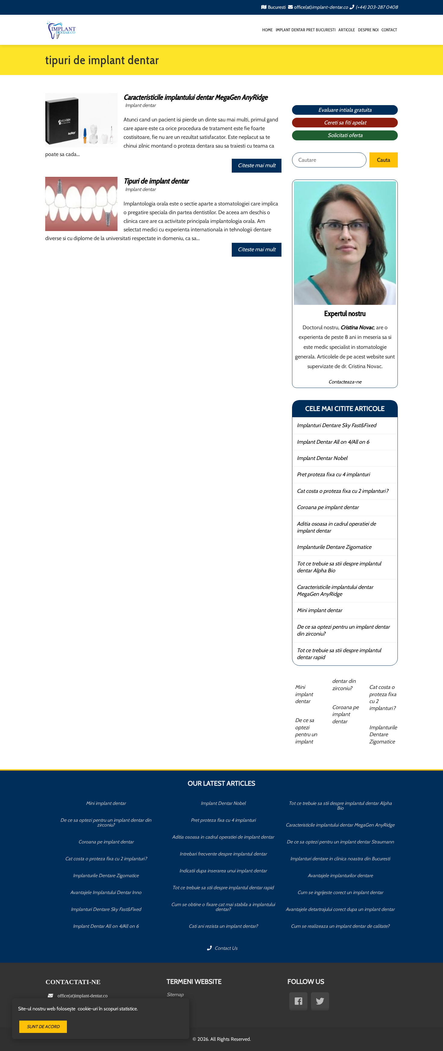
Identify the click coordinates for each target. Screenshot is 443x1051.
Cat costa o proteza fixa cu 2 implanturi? (342, 491)
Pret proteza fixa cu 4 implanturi (333, 474)
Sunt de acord (43, 1026)
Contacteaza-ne (344, 382)
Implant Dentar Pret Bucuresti (305, 30)
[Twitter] (320, 1001)
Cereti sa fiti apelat (345, 122)
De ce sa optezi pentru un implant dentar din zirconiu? (343, 630)
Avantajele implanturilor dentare (340, 875)
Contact (389, 30)
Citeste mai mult (256, 165)
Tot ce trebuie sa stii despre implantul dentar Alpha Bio (339, 567)
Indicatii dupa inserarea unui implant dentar (223, 871)
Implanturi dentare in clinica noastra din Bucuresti (340, 859)
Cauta (383, 160)
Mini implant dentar (319, 610)
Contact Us (225, 948)
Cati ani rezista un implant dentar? (223, 926)
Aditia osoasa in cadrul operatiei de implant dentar (336, 527)
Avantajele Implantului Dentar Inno (105, 892)
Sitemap (175, 994)
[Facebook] (298, 1001)
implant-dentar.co (330, 7)
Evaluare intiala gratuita (345, 110)
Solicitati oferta (345, 135)
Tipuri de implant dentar (156, 181)
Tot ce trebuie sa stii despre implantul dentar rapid (339, 654)
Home (267, 30)
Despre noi (368, 30)
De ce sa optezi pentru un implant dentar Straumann (340, 842)
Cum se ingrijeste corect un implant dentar (340, 892)
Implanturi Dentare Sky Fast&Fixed (336, 425)
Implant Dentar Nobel (322, 458)
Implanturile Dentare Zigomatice (334, 547)
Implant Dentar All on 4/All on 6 (333, 442)
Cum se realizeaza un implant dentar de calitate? (340, 926)
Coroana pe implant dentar (328, 507)
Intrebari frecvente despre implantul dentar (223, 854)
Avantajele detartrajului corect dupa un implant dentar (340, 909)
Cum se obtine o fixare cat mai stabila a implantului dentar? (223, 907)
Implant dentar (140, 105)
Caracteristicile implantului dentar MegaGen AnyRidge (196, 97)
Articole (346, 30)
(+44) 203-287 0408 (377, 7)
